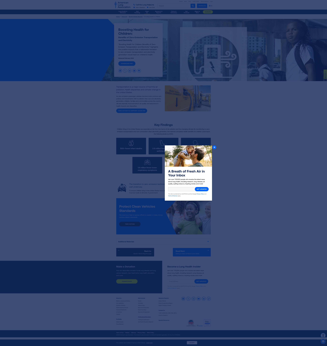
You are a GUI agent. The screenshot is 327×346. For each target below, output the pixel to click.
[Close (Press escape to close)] (214, 147)
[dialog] (163, 173)
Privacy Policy (200, 194)
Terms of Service (172, 195)
